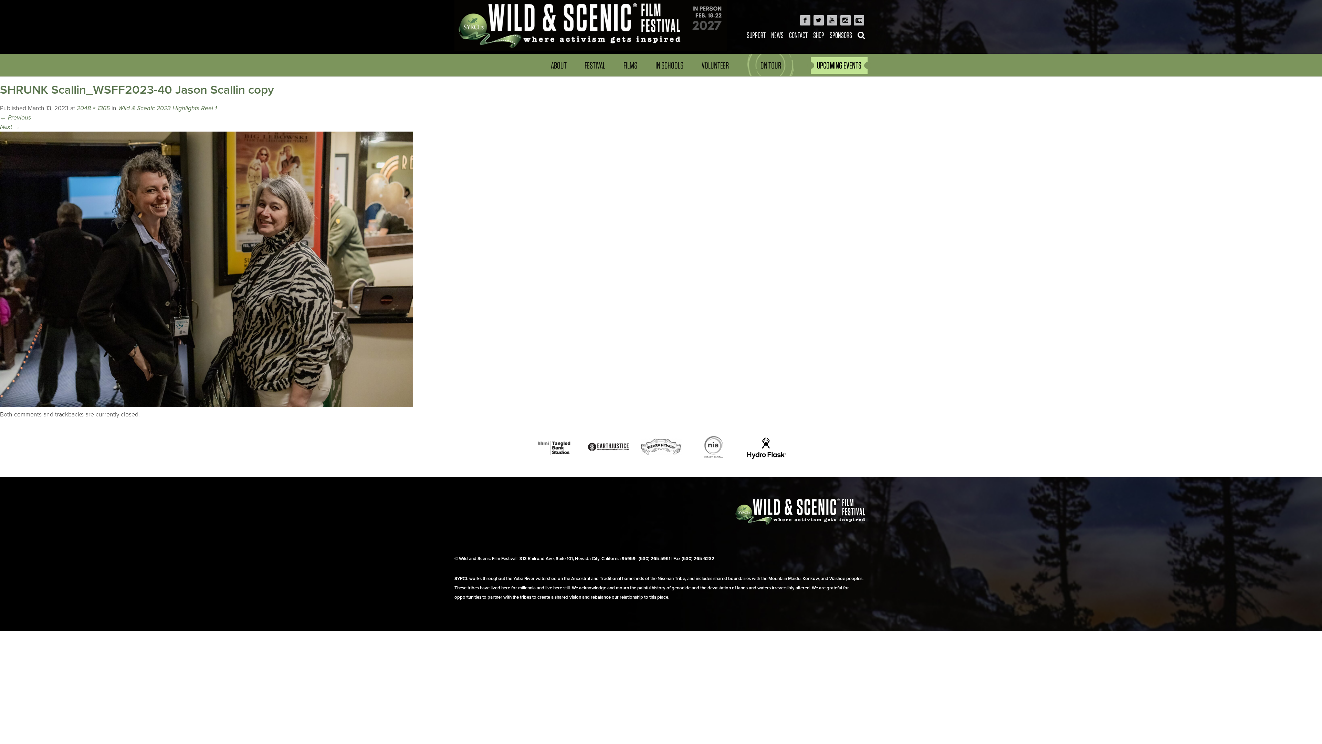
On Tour (770, 65)
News (777, 35)
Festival (595, 65)
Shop (818, 35)
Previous (15, 117)
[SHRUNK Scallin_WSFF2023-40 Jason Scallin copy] (206, 405)
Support (756, 35)
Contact (798, 35)
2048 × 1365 (93, 108)
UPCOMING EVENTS (839, 65)
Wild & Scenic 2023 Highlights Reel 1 (167, 108)
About (559, 65)
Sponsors (841, 35)
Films (630, 65)
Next (10, 127)
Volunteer (715, 65)
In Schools (669, 65)
